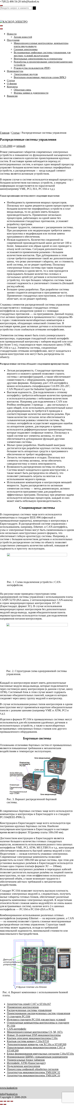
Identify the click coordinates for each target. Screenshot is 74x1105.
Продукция (13, 40)
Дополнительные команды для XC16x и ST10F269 (36, 1044)
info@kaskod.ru (9, 1094)
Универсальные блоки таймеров (26, 1059)
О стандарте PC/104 (18, 1016)
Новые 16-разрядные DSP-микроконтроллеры (34, 1035)
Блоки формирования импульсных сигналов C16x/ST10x (40, 1053)
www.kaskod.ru (8, 1087)
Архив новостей (23, 37)
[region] (37, 115)
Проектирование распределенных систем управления (38, 1013)
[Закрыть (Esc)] (11, 1101)
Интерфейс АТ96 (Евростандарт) (26, 1063)
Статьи (11, 80)
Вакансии (12, 96)
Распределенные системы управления (29, 1010)
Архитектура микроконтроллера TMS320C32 (33, 1072)
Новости (12, 33)
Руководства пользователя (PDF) (32, 68)
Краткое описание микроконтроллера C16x (32, 1038)
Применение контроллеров (23, 1007)
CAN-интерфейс (16, 1028)
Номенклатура (15, 71)
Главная (4, 132)
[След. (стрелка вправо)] (4, 1104)
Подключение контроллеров (23, 1066)
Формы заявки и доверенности (31, 92)
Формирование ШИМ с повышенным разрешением (37, 1056)
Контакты (12, 86)
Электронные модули (26, 74)
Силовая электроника (26, 49)
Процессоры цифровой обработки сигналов (33, 1069)
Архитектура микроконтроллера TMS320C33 (33, 1075)
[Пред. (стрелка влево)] (1, 1104)
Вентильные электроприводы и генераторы (38, 58)
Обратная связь (22, 89)
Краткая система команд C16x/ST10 (28, 1041)
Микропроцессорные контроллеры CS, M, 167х (35, 1031)
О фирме (12, 83)
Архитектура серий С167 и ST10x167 (29, 1004)
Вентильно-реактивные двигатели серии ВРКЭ (40, 77)
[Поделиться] (8, 1101)
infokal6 (20, 146)
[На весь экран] (4, 1101)
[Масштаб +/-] (1, 1101)
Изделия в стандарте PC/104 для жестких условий (36, 1019)
